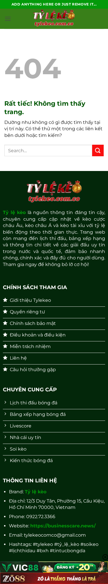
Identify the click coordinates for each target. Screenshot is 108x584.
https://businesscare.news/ (63, 526)
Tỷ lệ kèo (14, 212)
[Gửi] (98, 150)
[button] (7, 19)
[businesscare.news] (54, 19)
